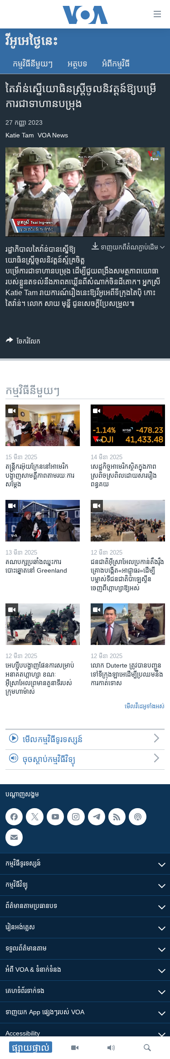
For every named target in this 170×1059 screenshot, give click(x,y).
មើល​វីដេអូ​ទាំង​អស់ (145, 706)
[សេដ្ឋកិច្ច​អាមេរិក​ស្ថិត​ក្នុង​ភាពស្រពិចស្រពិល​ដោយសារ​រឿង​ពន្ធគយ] (128, 425)
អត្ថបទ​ (77, 63)
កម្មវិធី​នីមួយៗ (33, 63)
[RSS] (117, 816)
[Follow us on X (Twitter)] (34, 816)
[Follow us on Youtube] (55, 816)
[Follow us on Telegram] (96, 816)
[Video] (74, 1047)
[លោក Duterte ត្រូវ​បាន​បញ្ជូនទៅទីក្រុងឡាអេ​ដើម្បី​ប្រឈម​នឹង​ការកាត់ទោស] (128, 624)
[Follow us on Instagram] (75, 816)
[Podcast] (137, 816)
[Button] (23, 342)
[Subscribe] (14, 837)
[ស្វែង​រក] (147, 1047)
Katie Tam (19, 135)
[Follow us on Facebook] (14, 816)
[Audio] (111, 1047)
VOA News (53, 135)
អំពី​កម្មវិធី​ (116, 63)
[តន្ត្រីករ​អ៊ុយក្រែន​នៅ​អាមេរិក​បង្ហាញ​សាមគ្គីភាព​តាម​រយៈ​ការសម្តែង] (42, 425)
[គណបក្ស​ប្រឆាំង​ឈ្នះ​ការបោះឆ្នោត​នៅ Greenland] (42, 520)
